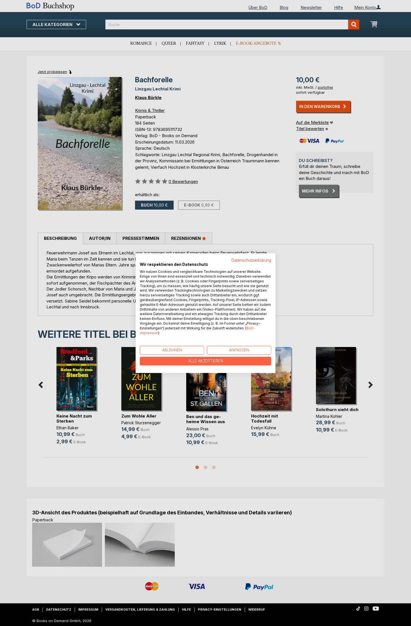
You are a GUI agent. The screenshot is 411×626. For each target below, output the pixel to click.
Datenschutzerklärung (251, 260)
